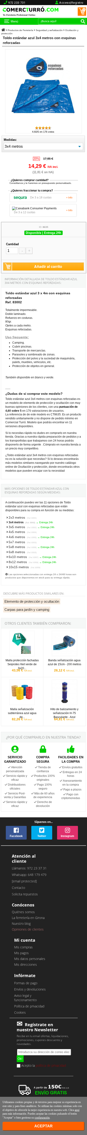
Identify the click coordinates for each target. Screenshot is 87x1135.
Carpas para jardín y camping (26, 609)
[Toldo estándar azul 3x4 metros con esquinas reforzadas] (43, 123)
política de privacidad (51, 1065)
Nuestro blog (21, 923)
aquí (77, 1110)
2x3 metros (23, 517)
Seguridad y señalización (49, 30)
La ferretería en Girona (28, 918)
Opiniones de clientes (28, 929)
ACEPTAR (43, 1126)
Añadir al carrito (48, 266)
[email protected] (24, 881)
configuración (42, 1117)
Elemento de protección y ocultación (31, 601)
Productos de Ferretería (20, 30)
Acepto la (43, 1066)
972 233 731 (17, 2)
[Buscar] (82, 21)
